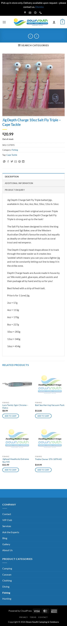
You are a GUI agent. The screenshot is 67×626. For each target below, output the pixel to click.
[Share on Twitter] (12, 161)
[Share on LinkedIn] (23, 161)
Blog (4, 538)
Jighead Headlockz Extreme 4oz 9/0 (15, 460)
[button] (4, 22)
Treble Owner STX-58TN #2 (48, 459)
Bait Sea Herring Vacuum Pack (49, 405)
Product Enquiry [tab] (15, 190)
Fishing (15, 150)
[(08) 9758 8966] (41, 12)
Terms (33, 617)
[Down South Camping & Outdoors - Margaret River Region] (31, 22)
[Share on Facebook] (8, 161)
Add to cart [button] (11, 416)
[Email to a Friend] (15, 161)
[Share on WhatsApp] (4, 161)
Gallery (6, 544)
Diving (5, 586)
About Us (7, 550)
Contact (6, 514)
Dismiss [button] (39, 6)
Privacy (23, 617)
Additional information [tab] (19, 183)
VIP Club (7, 519)
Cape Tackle (11, 155)
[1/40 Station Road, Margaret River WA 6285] (25, 12)
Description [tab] (12, 176)
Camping (7, 568)
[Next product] (30, 36)
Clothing (7, 580)
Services (6, 526)
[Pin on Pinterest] (19, 161)
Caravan (6, 574)
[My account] (54, 22)
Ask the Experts (10, 532)
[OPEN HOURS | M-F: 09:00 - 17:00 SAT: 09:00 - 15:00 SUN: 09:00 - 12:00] (35, 12)
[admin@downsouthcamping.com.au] (30, 12)
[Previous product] (36, 36)
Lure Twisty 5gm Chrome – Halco (15, 406)
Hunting (6, 598)
